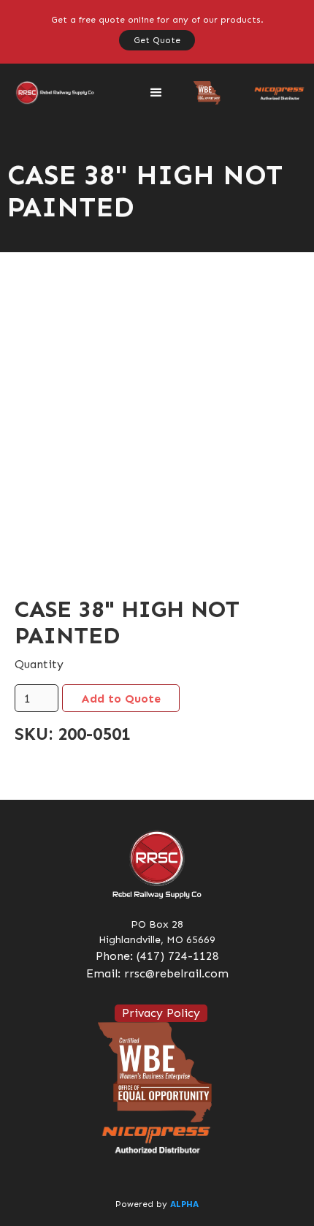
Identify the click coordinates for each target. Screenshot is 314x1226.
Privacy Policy (161, 1013)
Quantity (39, 664)
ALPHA (184, 1204)
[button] (156, 93)
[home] (51, 92)
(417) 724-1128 (178, 956)
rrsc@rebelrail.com (176, 973)
